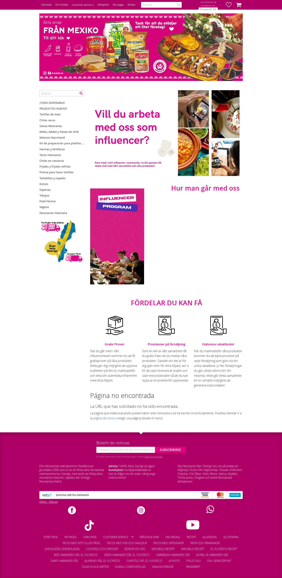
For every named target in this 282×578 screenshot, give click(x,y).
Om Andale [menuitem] (61, 4)
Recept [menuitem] (131, 4)
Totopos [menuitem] (44, 195)
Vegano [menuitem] (44, 207)
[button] (230, 5)
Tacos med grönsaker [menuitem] (168, 543)
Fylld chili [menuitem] (193, 561)
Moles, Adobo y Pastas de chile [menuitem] (59, 132)
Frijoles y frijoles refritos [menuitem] (55, 166)
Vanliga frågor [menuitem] (162, 567)
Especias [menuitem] (45, 190)
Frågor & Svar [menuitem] (149, 537)
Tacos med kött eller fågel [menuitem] (81, 543)
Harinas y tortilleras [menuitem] (52, 149)
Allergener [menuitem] (103, 4)
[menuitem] (180, 565)
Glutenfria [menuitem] (230, 537)
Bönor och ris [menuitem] (135, 549)
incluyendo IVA (208, 9)
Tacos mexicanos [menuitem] (50, 155)
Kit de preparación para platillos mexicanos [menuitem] (62, 143)
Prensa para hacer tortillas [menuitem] (57, 172)
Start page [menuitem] (51, 537)
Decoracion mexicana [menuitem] (53, 213)
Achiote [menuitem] (174, 561)
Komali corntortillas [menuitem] (130, 567)
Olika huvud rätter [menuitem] (95, 567)
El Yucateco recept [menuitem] (224, 549)
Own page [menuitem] (90, 537)
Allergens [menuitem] (210, 537)
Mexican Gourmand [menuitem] (52, 137)
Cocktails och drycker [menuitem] (102, 549)
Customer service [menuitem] (82, 5)
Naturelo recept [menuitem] (163, 549)
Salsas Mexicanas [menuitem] (51, 126)
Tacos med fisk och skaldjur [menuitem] (127, 543)
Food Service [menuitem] (48, 201)
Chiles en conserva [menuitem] (52, 161)
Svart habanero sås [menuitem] (64, 561)
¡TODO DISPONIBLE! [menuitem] (52, 103)
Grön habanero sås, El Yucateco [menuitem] (126, 555)
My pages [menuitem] (118, 4)
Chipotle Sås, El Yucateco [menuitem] (144, 561)
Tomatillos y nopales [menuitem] (53, 178)
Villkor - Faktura (48, 502)
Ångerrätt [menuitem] (193, 567)
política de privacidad (153, 456)
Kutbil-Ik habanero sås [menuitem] (212, 555)
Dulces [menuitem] (44, 184)
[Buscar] (179, 5)
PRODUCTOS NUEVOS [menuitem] (53, 108)
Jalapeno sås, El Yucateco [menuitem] (102, 561)
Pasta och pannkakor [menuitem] (205, 543)
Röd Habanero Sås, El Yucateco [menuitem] (75, 555)
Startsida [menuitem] (46, 4)
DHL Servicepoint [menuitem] (219, 561)
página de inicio (104, 418)
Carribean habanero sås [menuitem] (173, 555)
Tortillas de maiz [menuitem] (50, 114)
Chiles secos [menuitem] (47, 120)
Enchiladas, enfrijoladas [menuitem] (62, 549)
